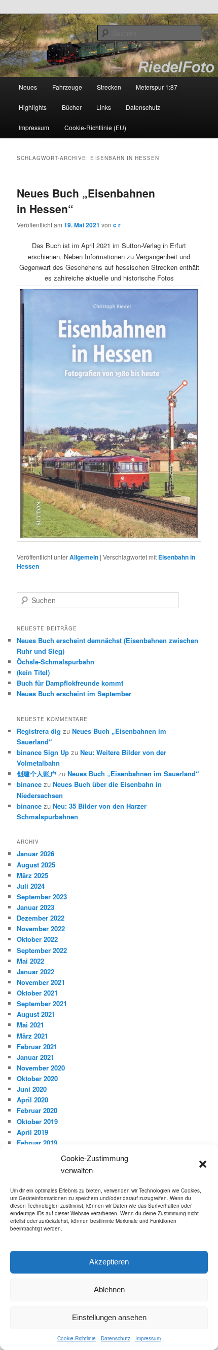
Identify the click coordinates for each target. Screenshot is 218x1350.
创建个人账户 (36, 773)
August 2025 (36, 864)
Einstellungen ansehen (109, 1317)
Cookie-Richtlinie (76, 1338)
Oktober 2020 (37, 1078)
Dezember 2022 (40, 918)
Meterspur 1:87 (156, 87)
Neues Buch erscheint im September (74, 693)
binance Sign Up (43, 752)
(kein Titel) (33, 672)
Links (103, 107)
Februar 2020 (37, 1110)
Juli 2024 (31, 886)
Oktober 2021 (37, 993)
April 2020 (32, 1099)
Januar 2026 (35, 853)
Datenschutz (115, 1338)
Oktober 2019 (37, 1121)
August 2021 (36, 1014)
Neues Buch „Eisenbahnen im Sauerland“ (133, 773)
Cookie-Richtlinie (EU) (95, 127)
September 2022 (42, 950)
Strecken (109, 87)
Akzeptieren (109, 1261)
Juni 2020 (32, 1089)
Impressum (148, 1338)
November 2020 (41, 1068)
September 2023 (42, 896)
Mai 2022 (30, 961)
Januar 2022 (35, 971)
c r (117, 224)
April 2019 (32, 1132)
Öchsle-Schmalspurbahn (55, 661)
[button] (203, 1164)
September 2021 (42, 1003)
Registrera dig (39, 731)
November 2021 (41, 982)
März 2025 (32, 875)
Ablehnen (109, 1289)
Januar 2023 (35, 907)
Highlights (33, 107)
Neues (28, 87)
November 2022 (41, 928)
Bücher (72, 107)
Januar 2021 (35, 1057)
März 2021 (32, 1036)
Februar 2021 (37, 1046)
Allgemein (83, 557)
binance (29, 784)
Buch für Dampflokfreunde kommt (70, 683)
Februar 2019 (37, 1142)
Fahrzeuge (67, 87)
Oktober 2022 (37, 939)
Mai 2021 (30, 1024)
